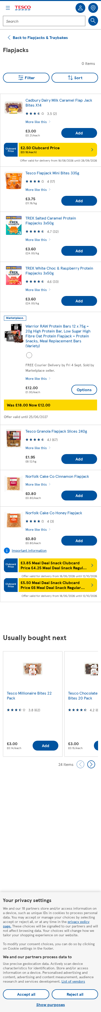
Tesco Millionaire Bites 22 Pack (29, 695)
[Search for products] (93, 21)
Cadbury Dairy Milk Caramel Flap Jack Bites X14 (58, 102)
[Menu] (8, 8)
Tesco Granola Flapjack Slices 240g (56, 431)
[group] (32, 703)
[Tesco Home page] (23, 8)
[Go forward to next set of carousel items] (91, 764)
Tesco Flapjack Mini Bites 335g (52, 173)
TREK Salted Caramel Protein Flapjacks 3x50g (50, 220)
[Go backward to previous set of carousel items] (80, 764)
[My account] (80, 8)
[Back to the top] (53, 618)
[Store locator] (93, 8)
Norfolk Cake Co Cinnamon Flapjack (57, 476)
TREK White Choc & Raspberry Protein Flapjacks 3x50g (59, 270)
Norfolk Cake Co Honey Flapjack (53, 512)
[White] (29, 355)
